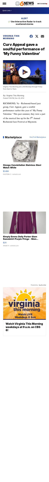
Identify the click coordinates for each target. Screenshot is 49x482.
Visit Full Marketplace (38, 137)
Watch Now (41, 3)
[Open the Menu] (4, 4)
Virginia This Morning (11, 37)
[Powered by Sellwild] (42, 285)
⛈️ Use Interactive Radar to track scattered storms (24, 22)
